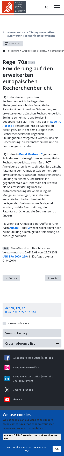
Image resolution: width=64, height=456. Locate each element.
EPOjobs (28, 389)
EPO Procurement (22, 380)
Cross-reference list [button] (20, 343)
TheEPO (17, 399)
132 (15, 312)
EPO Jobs (47, 357)
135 (21, 312)
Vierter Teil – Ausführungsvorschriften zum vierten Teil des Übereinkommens (31, 34)
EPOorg (16, 389)
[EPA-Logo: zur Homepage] (15, 7)
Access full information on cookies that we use (31, 437)
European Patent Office (26, 357)
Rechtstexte (13, 50)
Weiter (55, 278)
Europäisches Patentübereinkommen (34, 50)
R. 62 (8, 312)
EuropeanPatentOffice (25, 367)
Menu (12, 43)
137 (27, 312)
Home (4, 51)
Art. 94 (9, 308)
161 (33, 312)
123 (24, 308)
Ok (57, 448)
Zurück (13, 278)
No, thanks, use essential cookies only (26, 448)
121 (18, 308)
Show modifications (18, 323)
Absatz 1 (15, 228)
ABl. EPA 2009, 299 (15, 256)
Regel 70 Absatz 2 (31, 154)
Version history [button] (16, 333)
